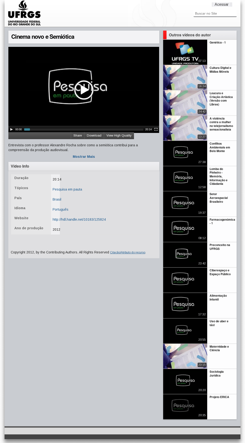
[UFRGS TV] (24, 25)
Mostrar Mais (84, 157)
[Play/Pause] (11, 129)
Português (60, 209)
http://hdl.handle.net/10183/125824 (79, 219)
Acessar (221, 4)
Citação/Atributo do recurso (127, 252)
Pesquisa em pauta (67, 189)
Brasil (57, 199)
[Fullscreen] (156, 129)
